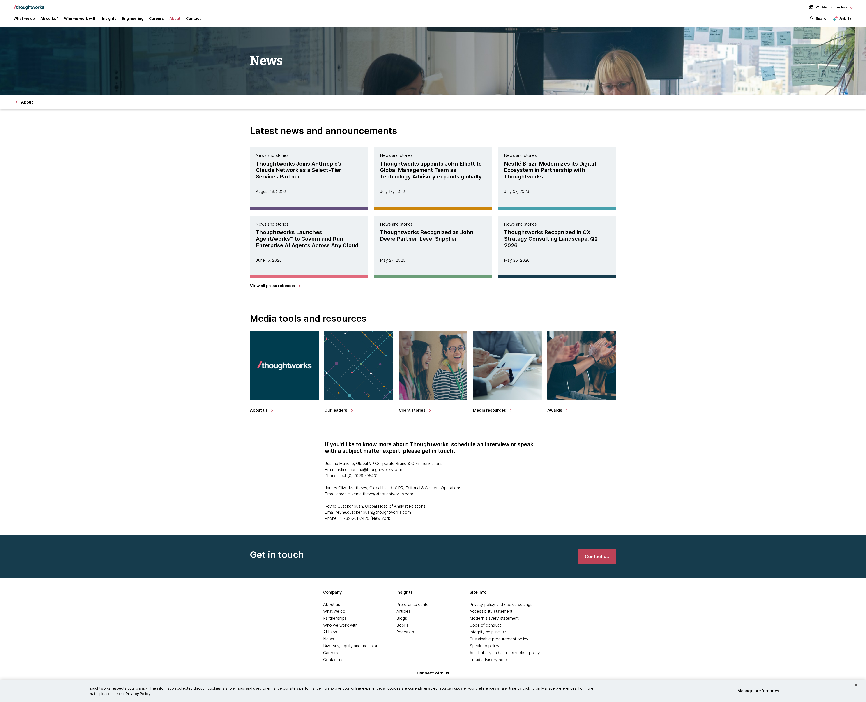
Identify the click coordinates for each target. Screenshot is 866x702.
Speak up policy (484, 645)
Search (822, 18)
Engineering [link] (132, 18)
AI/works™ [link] (49, 18)
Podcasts (405, 632)
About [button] (174, 18)
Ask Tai (845, 18)
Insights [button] (109, 18)
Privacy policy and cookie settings (501, 604)
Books (402, 625)
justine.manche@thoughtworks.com (369, 469)
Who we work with (340, 625)
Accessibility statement (491, 611)
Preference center (413, 604)
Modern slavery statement (494, 618)
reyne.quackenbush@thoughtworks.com (373, 512)
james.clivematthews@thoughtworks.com (374, 494)
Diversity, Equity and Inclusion (350, 645)
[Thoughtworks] (29, 5)
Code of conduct (485, 625)
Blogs (401, 618)
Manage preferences (758, 690)
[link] (275, 286)
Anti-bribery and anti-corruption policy (505, 652)
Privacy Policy (138, 693)
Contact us (333, 659)
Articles (403, 611)
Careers (330, 652)
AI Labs (330, 632)
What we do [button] (24, 18)
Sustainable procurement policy (499, 639)
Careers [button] (156, 18)
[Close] (856, 685)
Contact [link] (193, 18)
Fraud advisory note (488, 659)
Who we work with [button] (80, 18)
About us (331, 604)
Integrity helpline (485, 632)
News (328, 639)
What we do (334, 611)
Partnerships (335, 618)
